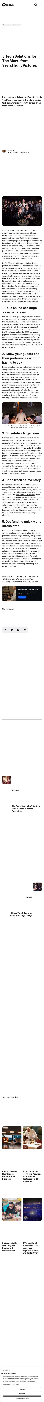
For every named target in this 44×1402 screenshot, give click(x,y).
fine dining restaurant (14, 230)
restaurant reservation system (14, 372)
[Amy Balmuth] (4, 151)
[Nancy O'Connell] (25, 1217)
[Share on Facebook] (12, 630)
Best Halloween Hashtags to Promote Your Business (9, 1175)
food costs (30, 507)
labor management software (13, 458)
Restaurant (16, 25)
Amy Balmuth (11, 150)
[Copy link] (24, 630)
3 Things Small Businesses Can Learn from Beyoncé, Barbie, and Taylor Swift (31, 1248)
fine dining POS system (25, 495)
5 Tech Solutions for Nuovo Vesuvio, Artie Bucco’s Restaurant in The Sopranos (31, 1176)
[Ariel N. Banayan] (5, 1146)
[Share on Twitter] (5, 630)
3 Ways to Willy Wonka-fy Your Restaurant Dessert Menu (9, 1247)
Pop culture (7, 25)
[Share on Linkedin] (18, 630)
